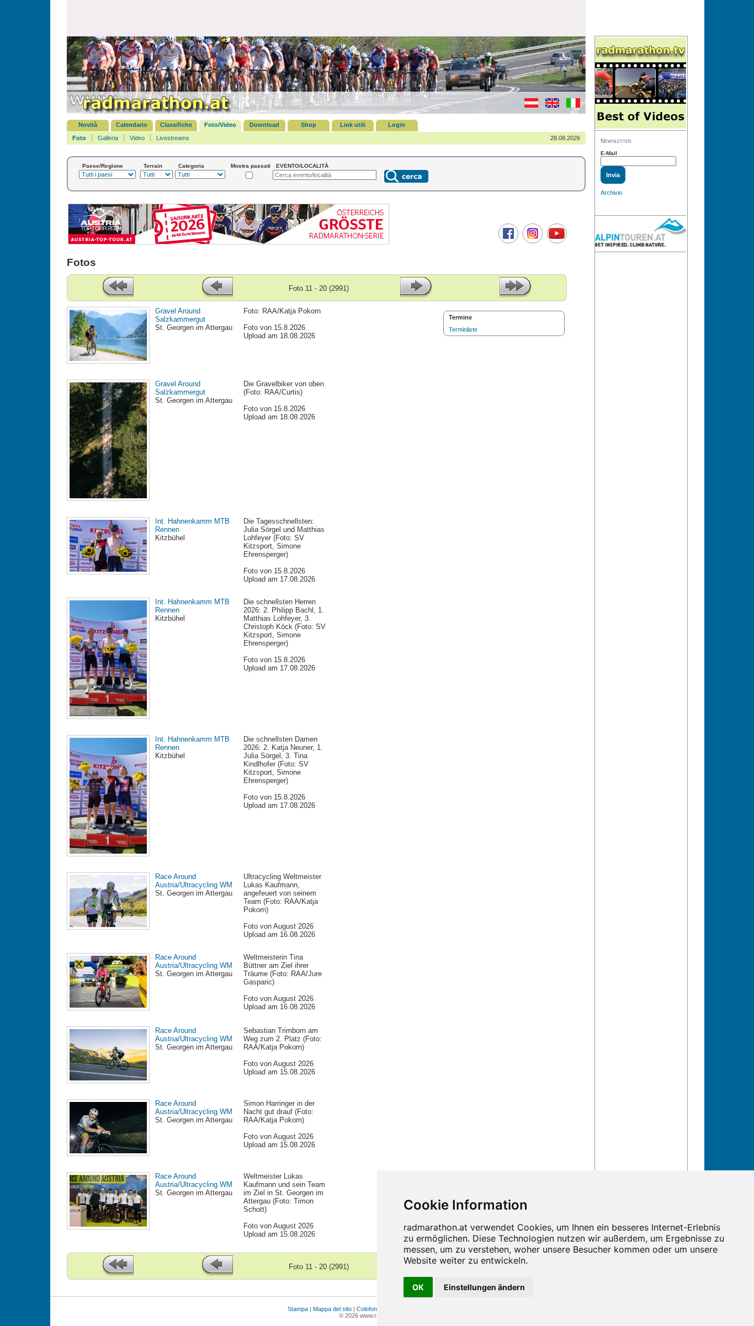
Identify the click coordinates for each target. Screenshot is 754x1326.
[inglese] (549, 105)
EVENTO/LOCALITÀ (302, 166)
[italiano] (570, 105)
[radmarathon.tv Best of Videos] (640, 83)
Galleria (108, 138)
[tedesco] (528, 105)
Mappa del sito (332, 1309)
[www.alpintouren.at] (640, 234)
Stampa (298, 1309)
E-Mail (609, 153)
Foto (79, 138)
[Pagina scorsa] (217, 295)
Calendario (131, 124)
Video (137, 138)
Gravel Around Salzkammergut (180, 315)
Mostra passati (250, 166)
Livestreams (172, 138)
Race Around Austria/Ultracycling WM (193, 880)
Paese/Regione (102, 166)
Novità (87, 124)
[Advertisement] (326, 17)
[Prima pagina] (118, 295)
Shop (308, 124)
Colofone (368, 1309)
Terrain (153, 166)
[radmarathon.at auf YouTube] (555, 241)
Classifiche (176, 124)
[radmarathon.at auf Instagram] (531, 241)
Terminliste (463, 329)
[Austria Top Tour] (228, 243)
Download (264, 124)
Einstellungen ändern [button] (484, 1287)
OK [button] (418, 1287)
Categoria (191, 166)
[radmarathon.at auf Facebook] (507, 241)
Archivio (611, 192)
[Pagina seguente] (416, 295)
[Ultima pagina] (516, 295)
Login (396, 124)
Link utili (352, 124)
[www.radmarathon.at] (149, 111)
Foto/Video (220, 124)
